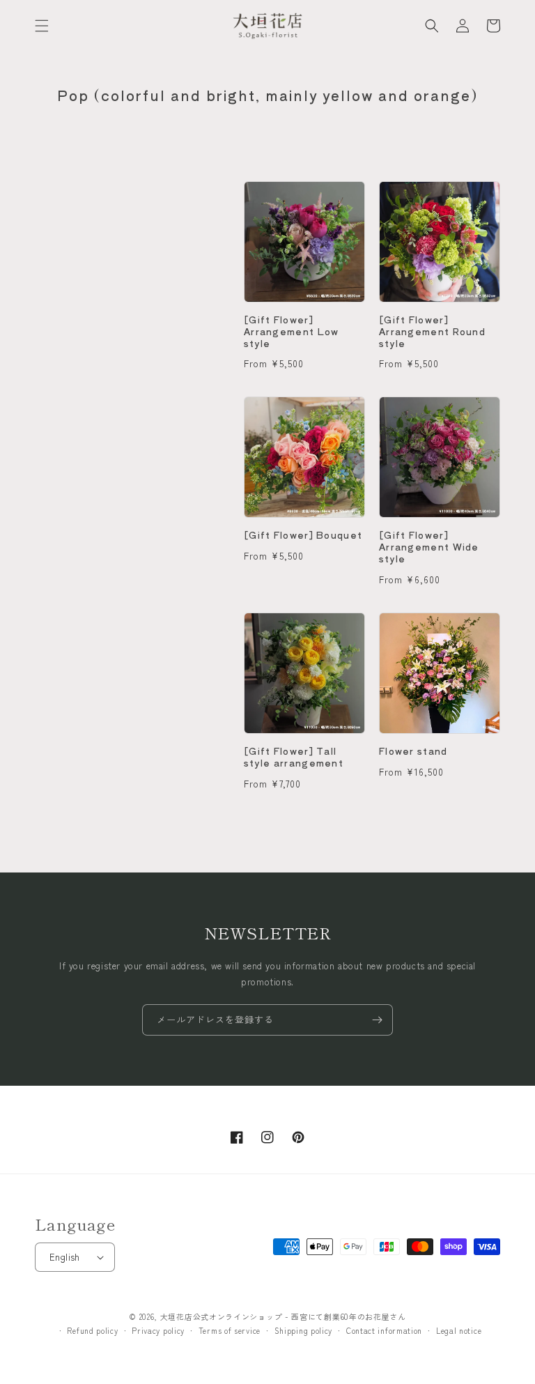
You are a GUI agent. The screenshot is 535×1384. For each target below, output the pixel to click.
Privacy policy (158, 1330)
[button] (41, 25)
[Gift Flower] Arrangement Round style (432, 332)
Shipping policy (303, 1330)
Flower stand (413, 752)
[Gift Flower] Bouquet (303, 535)
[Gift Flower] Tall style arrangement (293, 757)
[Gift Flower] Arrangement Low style (291, 332)
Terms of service (230, 1330)
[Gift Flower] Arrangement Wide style (429, 547)
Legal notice (458, 1330)
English (64, 1256)
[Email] (377, 1020)
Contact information (384, 1330)
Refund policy (92, 1330)
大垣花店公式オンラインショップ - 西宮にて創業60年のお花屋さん (283, 1316)
